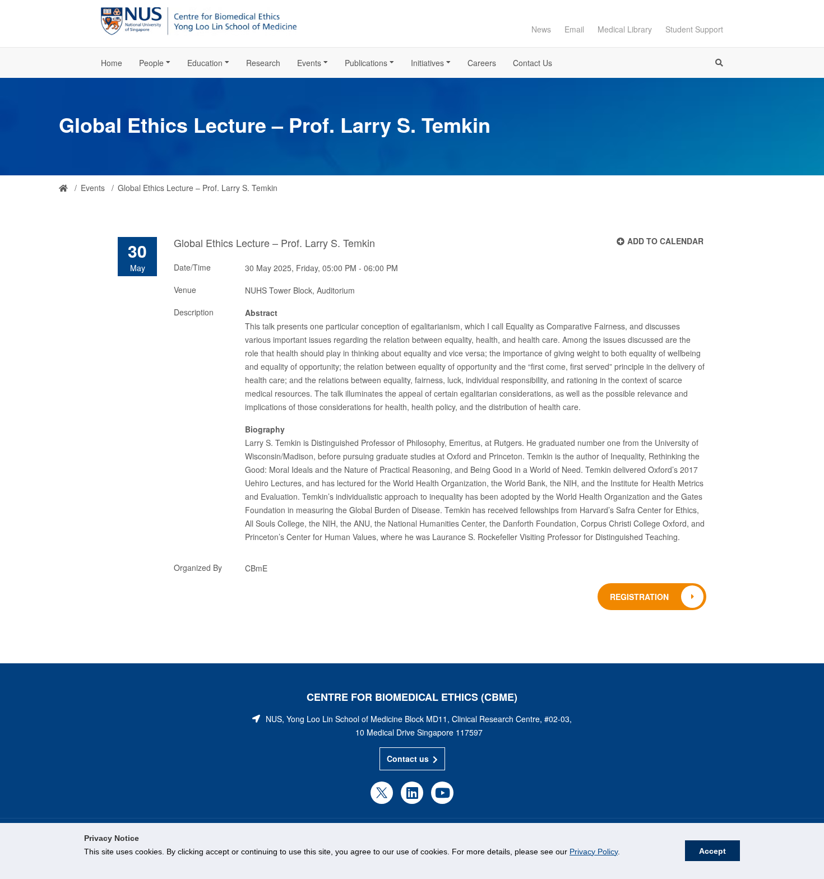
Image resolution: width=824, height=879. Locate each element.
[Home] (63, 188)
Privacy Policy (594, 851)
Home (111, 62)
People (151, 62)
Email (574, 29)
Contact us (408, 758)
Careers (481, 62)
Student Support (694, 29)
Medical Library (625, 29)
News (541, 29)
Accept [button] (712, 851)
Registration (639, 596)
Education (205, 62)
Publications (366, 62)
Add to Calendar (665, 241)
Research (263, 62)
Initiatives (427, 62)
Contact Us (532, 62)
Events (309, 62)
